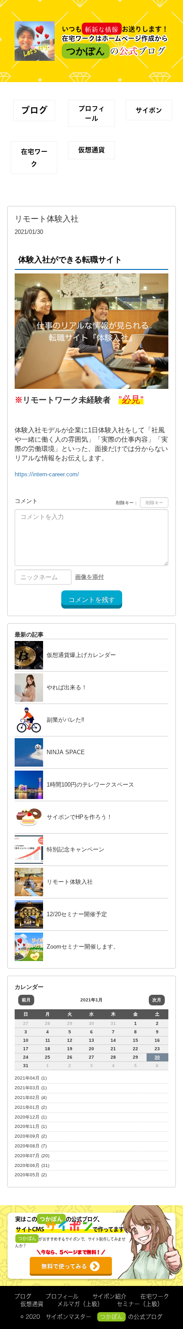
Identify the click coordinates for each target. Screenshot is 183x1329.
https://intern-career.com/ (47, 474)
